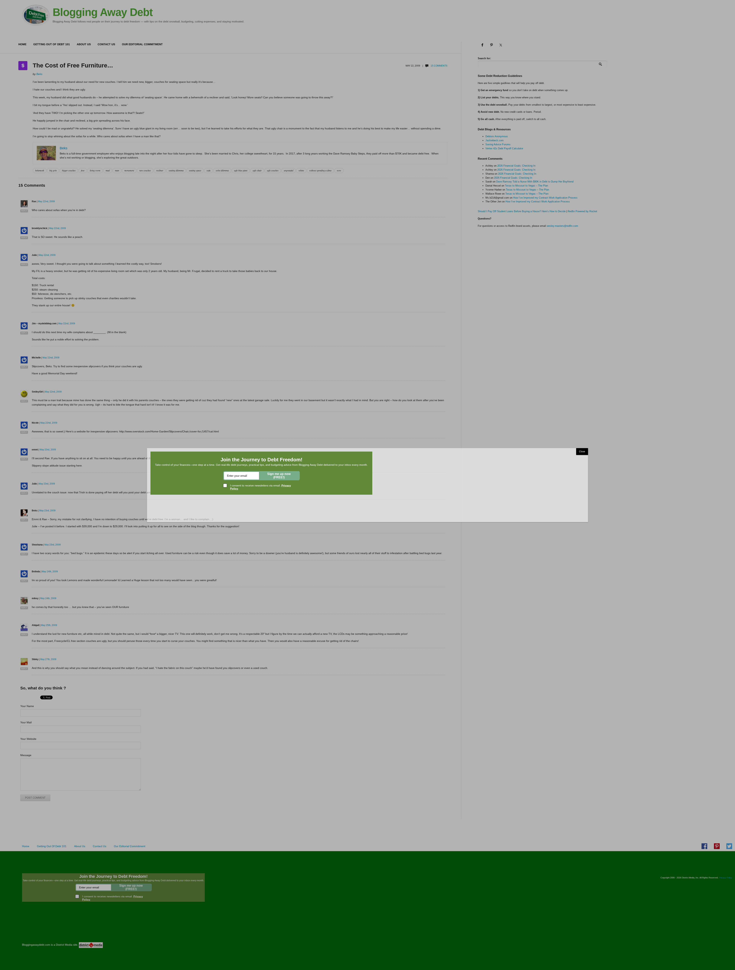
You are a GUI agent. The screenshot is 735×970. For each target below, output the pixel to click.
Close (582, 451)
